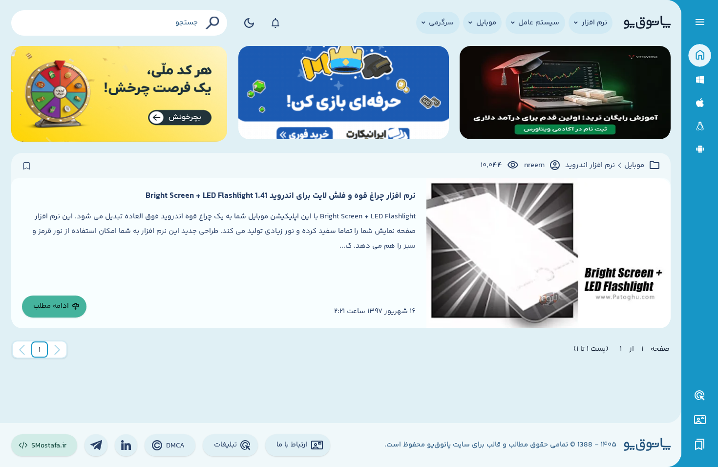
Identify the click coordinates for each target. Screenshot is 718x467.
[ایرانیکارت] (343, 94)
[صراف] (119, 94)
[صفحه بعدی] (22, 349)
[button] (39, 349)
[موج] (565, 94)
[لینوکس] (699, 126)
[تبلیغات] (700, 395)
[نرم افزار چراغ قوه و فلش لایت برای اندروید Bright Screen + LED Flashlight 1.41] (548, 253)
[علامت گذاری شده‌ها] (700, 444)
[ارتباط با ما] (699, 420)
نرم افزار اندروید (590, 165)
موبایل (634, 165)
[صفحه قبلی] (57, 349)
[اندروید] (699, 149)
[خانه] (699, 55)
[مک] (699, 103)
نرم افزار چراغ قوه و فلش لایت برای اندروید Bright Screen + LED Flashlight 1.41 (281, 196)
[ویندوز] (699, 79)
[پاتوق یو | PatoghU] (647, 23)
